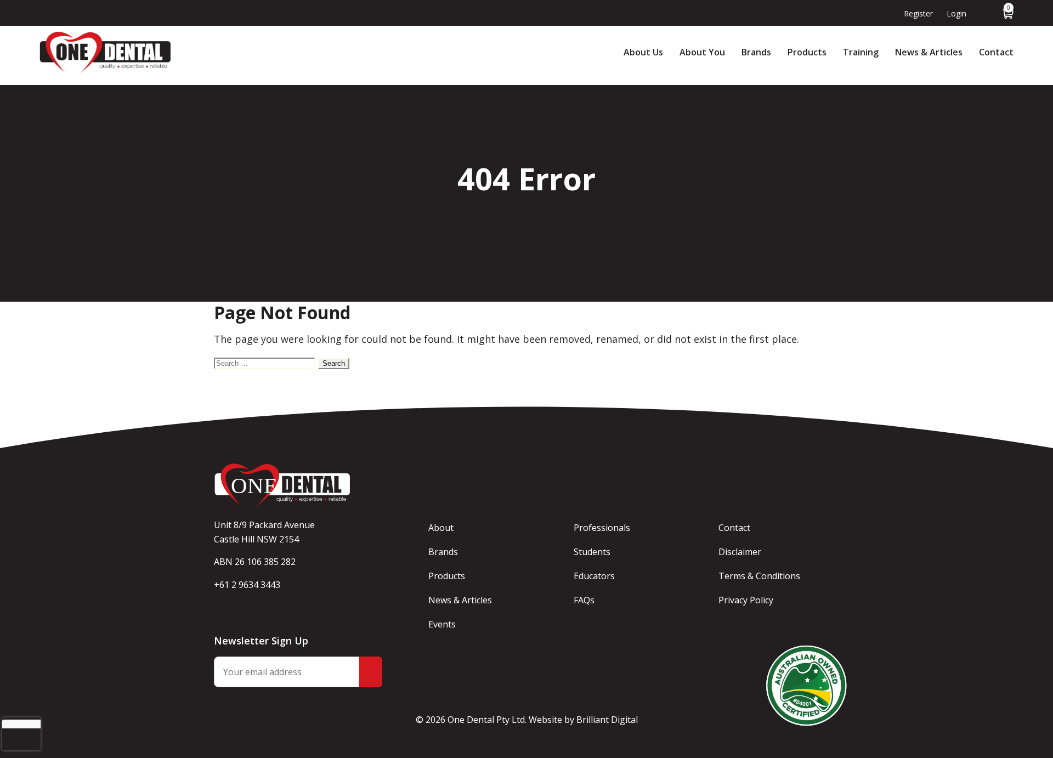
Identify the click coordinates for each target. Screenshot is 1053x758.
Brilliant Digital (607, 720)
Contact (996, 52)
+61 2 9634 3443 (247, 585)
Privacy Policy (745, 600)
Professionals (602, 528)
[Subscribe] (370, 672)
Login (956, 13)
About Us (643, 52)
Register (918, 13)
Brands (756, 52)
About (441, 528)
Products (807, 52)
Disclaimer (739, 552)
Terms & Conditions (759, 576)
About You (702, 52)
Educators (594, 576)
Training (861, 52)
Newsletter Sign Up (261, 640)
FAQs (584, 600)
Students (592, 552)
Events (442, 624)
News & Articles (929, 52)
